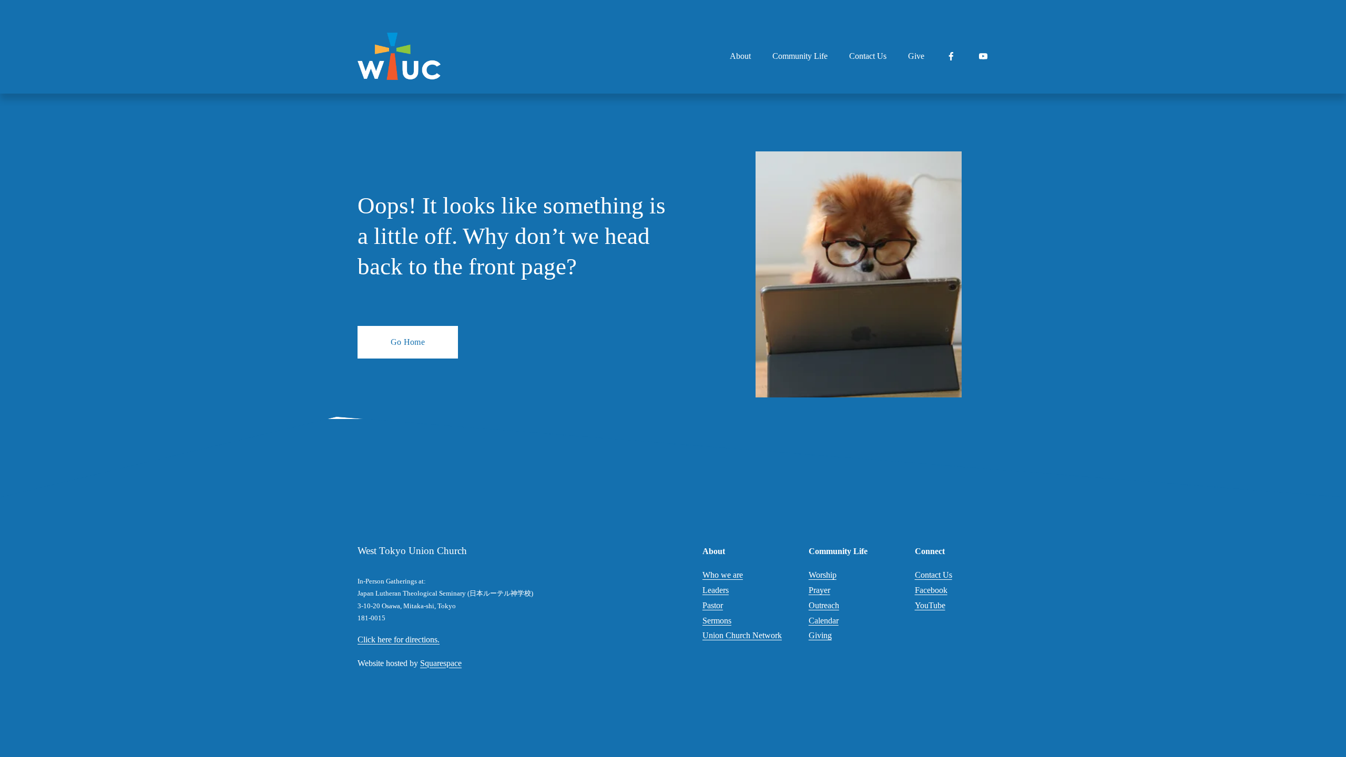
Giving (820, 635)
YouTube (930, 605)
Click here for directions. (399, 639)
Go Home (408, 341)
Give (916, 56)
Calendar (824, 620)
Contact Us (867, 56)
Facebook (931, 590)
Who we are (722, 574)
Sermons (716, 620)
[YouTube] (983, 56)
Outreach (824, 605)
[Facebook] (951, 56)
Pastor (712, 605)
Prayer (819, 590)
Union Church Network (742, 635)
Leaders (715, 590)
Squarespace (441, 663)
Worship (823, 574)
